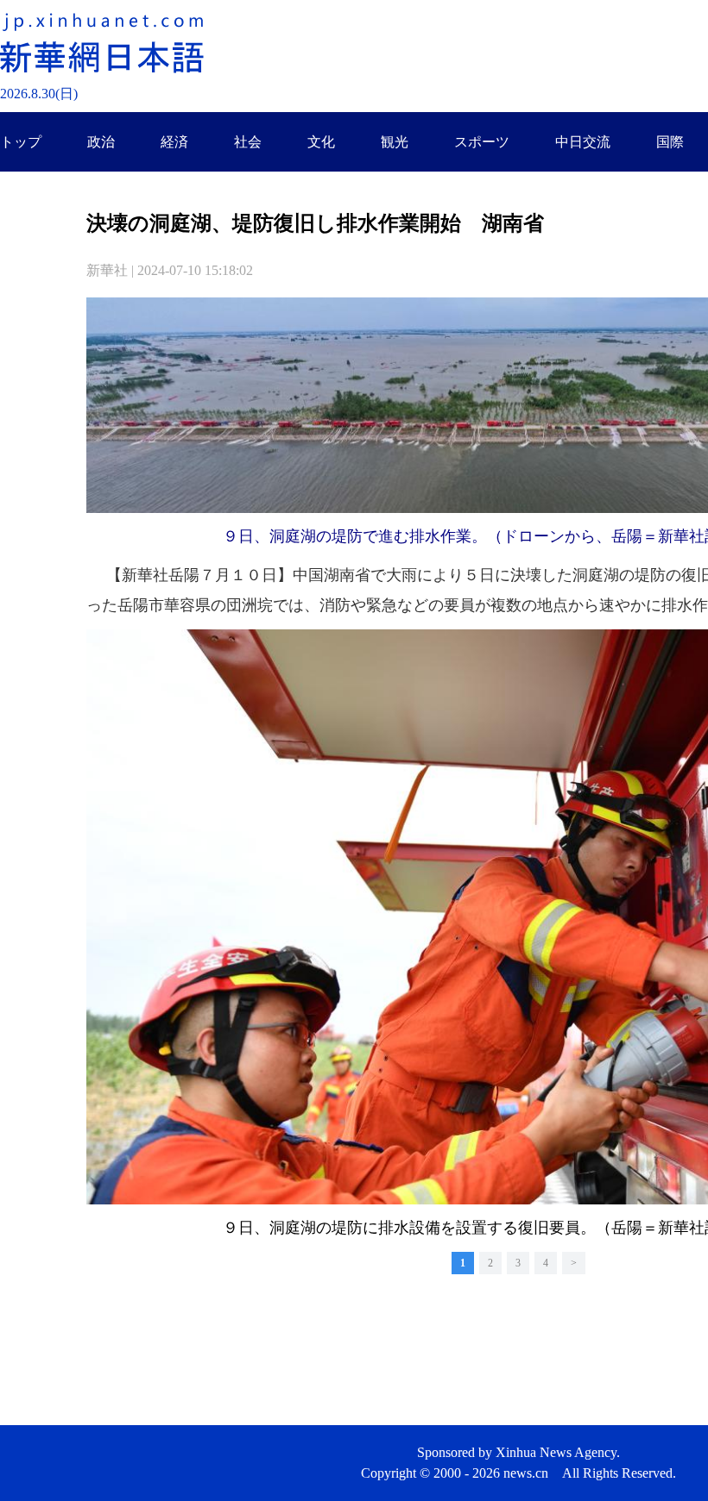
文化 (321, 141)
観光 (394, 141)
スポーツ (481, 141)
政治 (101, 141)
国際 (670, 141)
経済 (174, 141)
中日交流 (582, 141)
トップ (20, 141)
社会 (248, 141)
